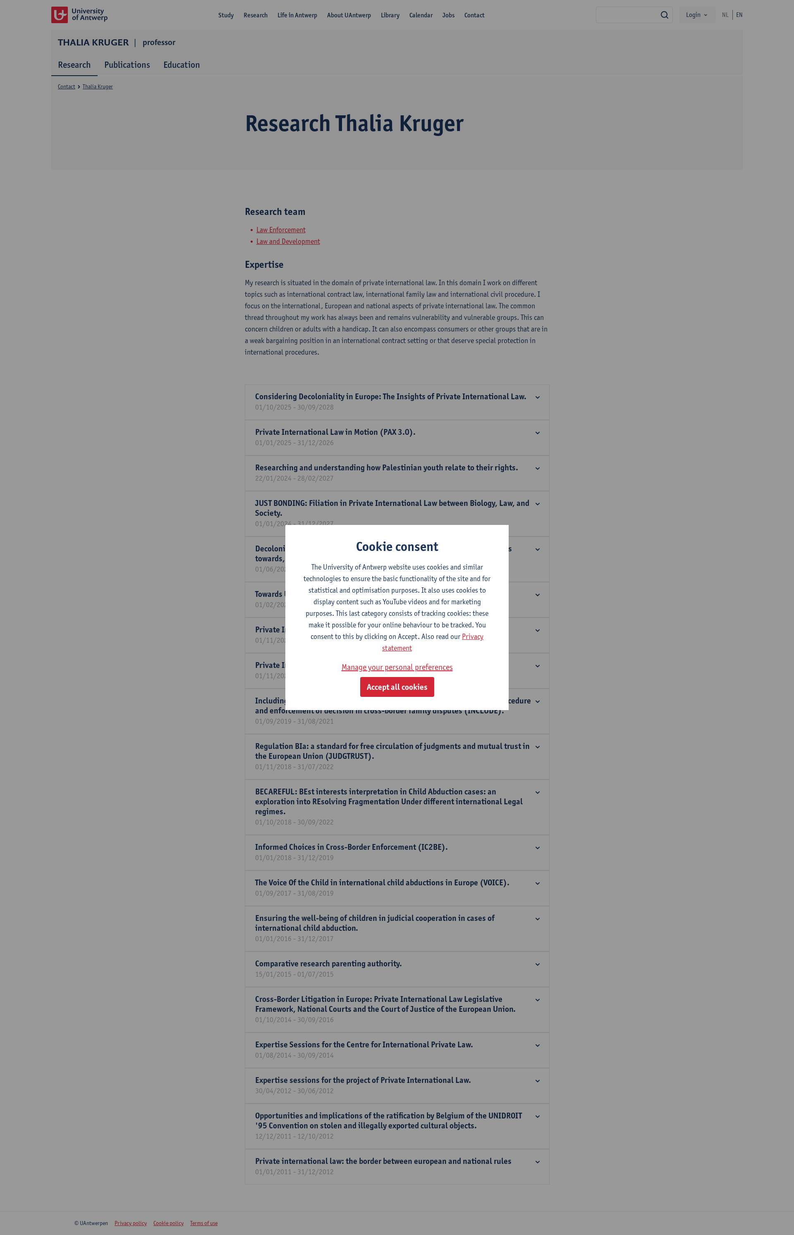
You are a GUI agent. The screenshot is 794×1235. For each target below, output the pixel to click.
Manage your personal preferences (397, 667)
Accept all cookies (397, 687)
